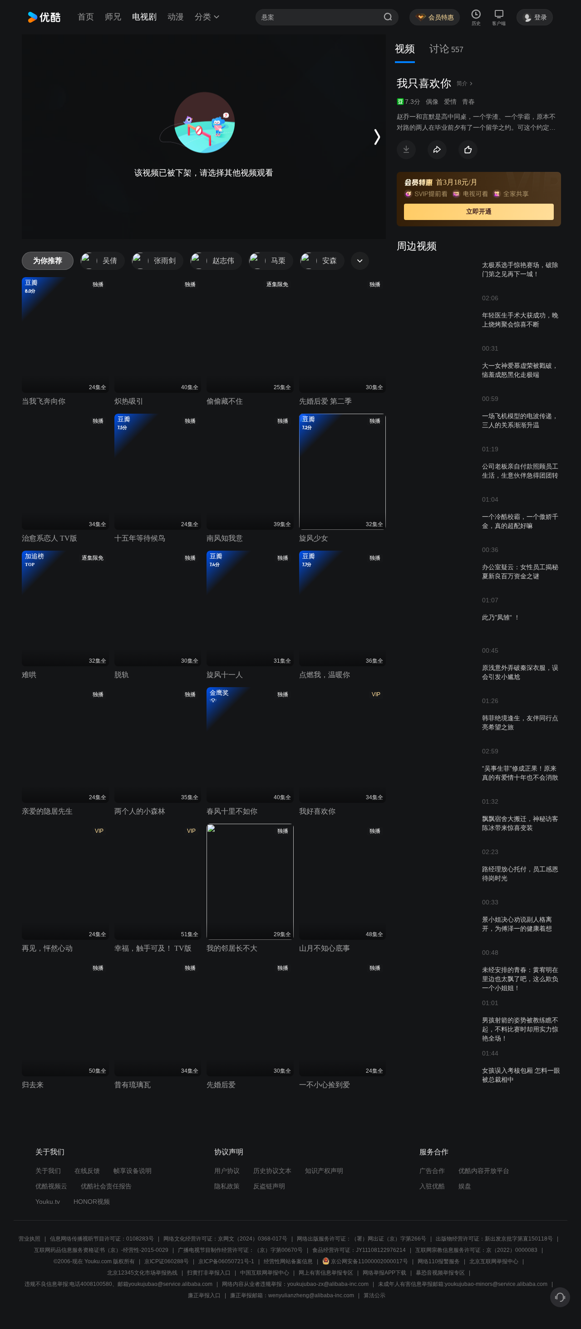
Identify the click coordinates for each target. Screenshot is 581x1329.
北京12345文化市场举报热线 (142, 1273)
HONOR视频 (92, 1201)
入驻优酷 (432, 1186)
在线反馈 (87, 1170)
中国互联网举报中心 (264, 1273)
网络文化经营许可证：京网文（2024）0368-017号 (225, 1239)
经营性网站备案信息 (288, 1261)
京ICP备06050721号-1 (226, 1261)
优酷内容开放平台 (483, 1170)
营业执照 (29, 1239)
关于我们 (48, 1170)
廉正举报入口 (204, 1295)
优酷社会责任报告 (106, 1186)
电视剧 (144, 16)
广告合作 (432, 1170)
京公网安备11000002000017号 (369, 1261)
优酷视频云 (51, 1186)
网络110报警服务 (439, 1261)
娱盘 (464, 1186)
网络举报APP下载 (384, 1273)
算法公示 (374, 1295)
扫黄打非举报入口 (209, 1273)
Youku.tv (47, 1201)
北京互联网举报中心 (493, 1261)
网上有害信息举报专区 (326, 1273)
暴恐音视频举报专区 (440, 1273)
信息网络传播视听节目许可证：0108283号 (102, 1239)
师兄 (113, 16)
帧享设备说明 (132, 1170)
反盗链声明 (269, 1186)
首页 (86, 16)
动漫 (175, 16)
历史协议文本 (272, 1170)
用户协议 (227, 1170)
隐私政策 (227, 1186)
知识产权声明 (324, 1170)
